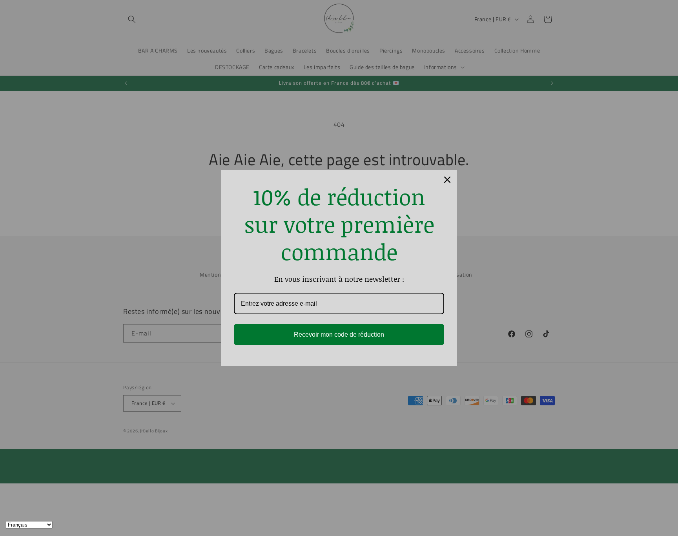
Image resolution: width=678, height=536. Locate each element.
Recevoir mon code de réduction (339, 334)
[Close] (447, 179)
